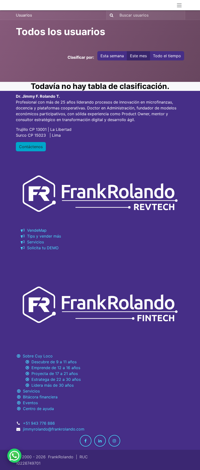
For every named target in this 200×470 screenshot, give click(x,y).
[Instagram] (114, 441)
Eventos (29, 402)
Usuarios (24, 15)
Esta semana (112, 55)
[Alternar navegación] (179, 5)
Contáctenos (31, 146)
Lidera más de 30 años (51, 385)
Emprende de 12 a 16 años (54, 367)
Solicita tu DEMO (42, 247)
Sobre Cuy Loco (36, 356)
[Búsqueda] (111, 15)
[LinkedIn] (100, 441)
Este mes (138, 55)
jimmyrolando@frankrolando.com (53, 429)
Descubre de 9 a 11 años (53, 361)
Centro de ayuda (37, 408)
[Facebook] (85, 441)
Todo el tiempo (167, 55)
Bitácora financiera (39, 396)
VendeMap (36, 230)
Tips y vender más (43, 236)
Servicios (34, 242)
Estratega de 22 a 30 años (55, 379)
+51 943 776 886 (39, 423)
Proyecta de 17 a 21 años (53, 373)
